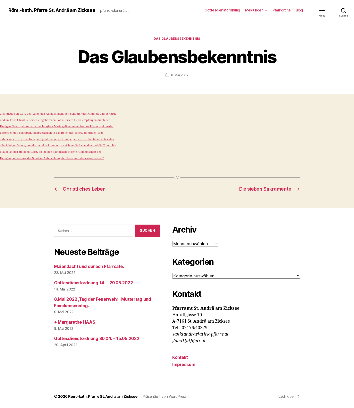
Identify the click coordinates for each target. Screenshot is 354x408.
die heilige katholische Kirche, (58, 151)
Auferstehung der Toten (58, 158)
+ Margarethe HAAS (74, 322)
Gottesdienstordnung (222, 10)
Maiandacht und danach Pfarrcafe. (89, 266)
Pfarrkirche (281, 10)
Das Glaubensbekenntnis (177, 39)
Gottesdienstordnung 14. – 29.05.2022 (93, 282)
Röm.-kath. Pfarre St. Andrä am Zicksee (51, 10)
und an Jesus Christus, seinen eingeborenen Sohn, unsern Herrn (41, 120)
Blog (299, 10)
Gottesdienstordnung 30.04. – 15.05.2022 (96, 338)
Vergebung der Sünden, (27, 158)
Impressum (183, 364)
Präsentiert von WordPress (164, 396)
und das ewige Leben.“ (89, 158)
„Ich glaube (7, 113)
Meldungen (254, 10)
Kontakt (180, 357)
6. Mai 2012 (179, 75)
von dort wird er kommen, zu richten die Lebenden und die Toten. (68, 145)
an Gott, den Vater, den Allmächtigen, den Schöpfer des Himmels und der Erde (65, 113)
